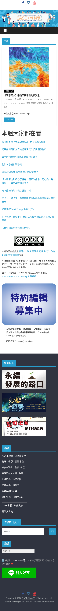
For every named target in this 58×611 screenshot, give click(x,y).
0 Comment (44, 99)
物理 (4, 461)
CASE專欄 (7, 505)
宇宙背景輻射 (36, 103)
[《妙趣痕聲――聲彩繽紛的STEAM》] (24, 395)
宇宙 (28, 103)
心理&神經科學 (9, 491)
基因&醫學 (20, 456)
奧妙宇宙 (9, 91)
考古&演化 (7, 467)
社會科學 (7, 479)
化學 (10, 461)
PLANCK (12, 103)
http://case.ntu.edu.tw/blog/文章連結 (19, 276)
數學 (17, 467)
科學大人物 (7, 511)
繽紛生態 (8, 497)
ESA (5, 103)
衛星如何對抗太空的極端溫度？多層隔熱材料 (24, 149)
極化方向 (46, 103)
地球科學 (6, 485)
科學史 (16, 485)
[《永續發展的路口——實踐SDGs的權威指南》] (24, 371)
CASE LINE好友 (20, 560)
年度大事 (18, 505)
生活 (22, 467)
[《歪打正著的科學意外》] (24, 418)
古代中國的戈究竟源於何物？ (16, 228)
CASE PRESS (30, 99)
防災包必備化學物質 (12, 164)
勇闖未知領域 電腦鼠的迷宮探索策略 (20, 172)
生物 (21, 473)
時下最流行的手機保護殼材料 (16, 190)
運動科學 (18, 497)
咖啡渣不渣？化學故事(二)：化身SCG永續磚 (24, 142)
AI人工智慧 (7, 456)
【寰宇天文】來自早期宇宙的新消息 (22, 95)
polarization (21, 103)
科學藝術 (16, 479)
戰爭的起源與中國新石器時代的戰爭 (19, 157)
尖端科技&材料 (9, 473)
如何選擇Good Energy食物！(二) (18, 209)
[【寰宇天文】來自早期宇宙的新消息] (29, 49)
